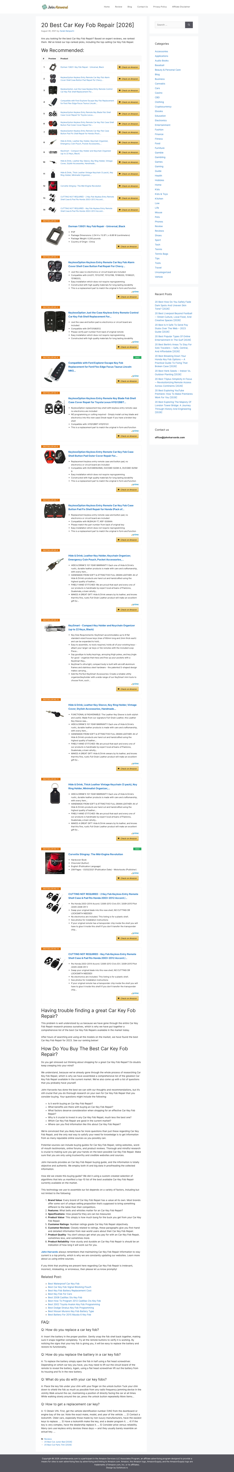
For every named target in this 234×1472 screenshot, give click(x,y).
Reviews (48, 1439)
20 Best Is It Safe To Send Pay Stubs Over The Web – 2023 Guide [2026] (171, 328)
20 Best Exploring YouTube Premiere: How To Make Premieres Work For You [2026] (174, 394)
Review (118, 6)
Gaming (159, 166)
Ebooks (159, 111)
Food (157, 143)
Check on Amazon (130, 67)
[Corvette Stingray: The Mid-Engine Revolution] (52, 186)
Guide (158, 171)
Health (158, 175)
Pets (157, 217)
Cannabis (160, 83)
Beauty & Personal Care (168, 69)
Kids (157, 189)
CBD (157, 97)
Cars (157, 88)
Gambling (160, 157)
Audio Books (162, 60)
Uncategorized (163, 272)
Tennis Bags (161, 253)
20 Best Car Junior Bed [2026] (58, 1442)
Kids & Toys (161, 194)
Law (157, 203)
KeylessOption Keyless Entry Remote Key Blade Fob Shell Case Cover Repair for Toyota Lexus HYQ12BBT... (102, 400)
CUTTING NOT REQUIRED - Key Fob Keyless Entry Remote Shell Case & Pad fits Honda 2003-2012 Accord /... (102, 956)
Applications (161, 56)
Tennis (158, 249)
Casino (158, 92)
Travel (158, 267)
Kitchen (159, 198)
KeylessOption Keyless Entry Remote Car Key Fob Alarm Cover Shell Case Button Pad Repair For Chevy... (101, 264)
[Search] (189, 25)
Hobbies (159, 180)
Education (160, 115)
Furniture (160, 148)
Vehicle (159, 276)
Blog (130, 6)
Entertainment (162, 125)
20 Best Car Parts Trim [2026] (58, 1445)
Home (107, 6)
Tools (158, 263)
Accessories (161, 51)
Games (159, 161)
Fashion (159, 129)
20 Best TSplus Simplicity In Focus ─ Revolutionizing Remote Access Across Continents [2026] (173, 382)
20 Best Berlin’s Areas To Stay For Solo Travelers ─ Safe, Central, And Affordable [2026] (173, 348)
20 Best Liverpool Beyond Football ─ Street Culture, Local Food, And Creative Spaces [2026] (173, 317)
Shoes (158, 235)
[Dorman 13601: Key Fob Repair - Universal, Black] (52, 67)
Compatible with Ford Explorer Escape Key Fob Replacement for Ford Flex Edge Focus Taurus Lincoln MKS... (99, 366)
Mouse (158, 212)
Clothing (159, 102)
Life (157, 207)
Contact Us (142, 6)
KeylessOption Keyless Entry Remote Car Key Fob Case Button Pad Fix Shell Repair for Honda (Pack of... (101, 507)
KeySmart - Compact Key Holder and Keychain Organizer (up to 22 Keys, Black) (101, 627)
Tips (157, 258)
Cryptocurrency (163, 106)
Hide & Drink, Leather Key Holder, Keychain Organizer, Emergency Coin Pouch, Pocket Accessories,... (99, 557)
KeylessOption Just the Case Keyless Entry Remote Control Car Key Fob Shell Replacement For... (103, 314)
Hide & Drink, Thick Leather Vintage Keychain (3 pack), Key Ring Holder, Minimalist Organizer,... (102, 786)
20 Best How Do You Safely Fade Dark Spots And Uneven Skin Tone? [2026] (173, 305)
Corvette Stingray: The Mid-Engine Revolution (81, 186)
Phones (159, 221)
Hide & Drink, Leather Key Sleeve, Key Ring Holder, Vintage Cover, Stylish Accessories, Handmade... (102, 706)
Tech (157, 244)
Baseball (159, 65)
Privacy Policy (160, 6)
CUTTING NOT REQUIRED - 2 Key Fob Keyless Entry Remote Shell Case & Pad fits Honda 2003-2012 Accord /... (103, 896)
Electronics (161, 120)
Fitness (159, 138)
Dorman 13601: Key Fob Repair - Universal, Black (82, 67)
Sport (158, 240)
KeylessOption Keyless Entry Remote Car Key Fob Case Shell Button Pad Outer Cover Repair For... (101, 453)
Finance (159, 134)
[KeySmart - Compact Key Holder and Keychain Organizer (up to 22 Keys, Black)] (52, 152)
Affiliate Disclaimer (181, 6)
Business (160, 79)
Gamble (159, 152)
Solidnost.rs (122, 1467)
